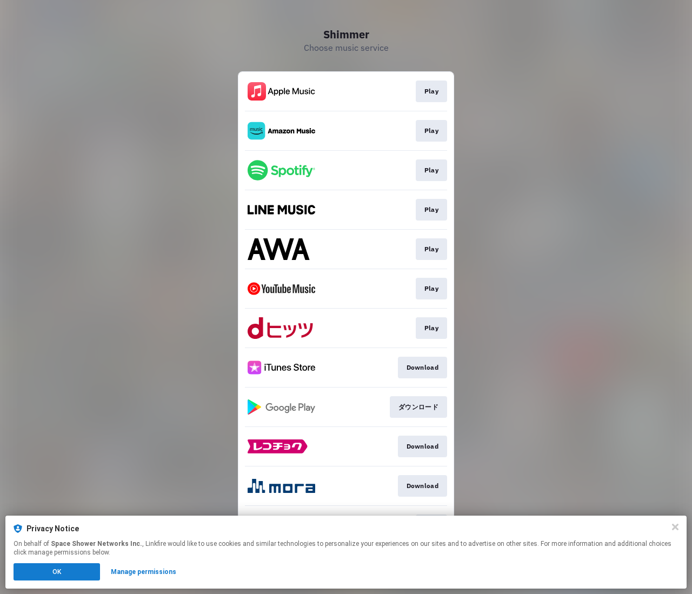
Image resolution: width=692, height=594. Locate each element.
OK (56, 572)
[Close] (675, 527)
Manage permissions (143, 572)
